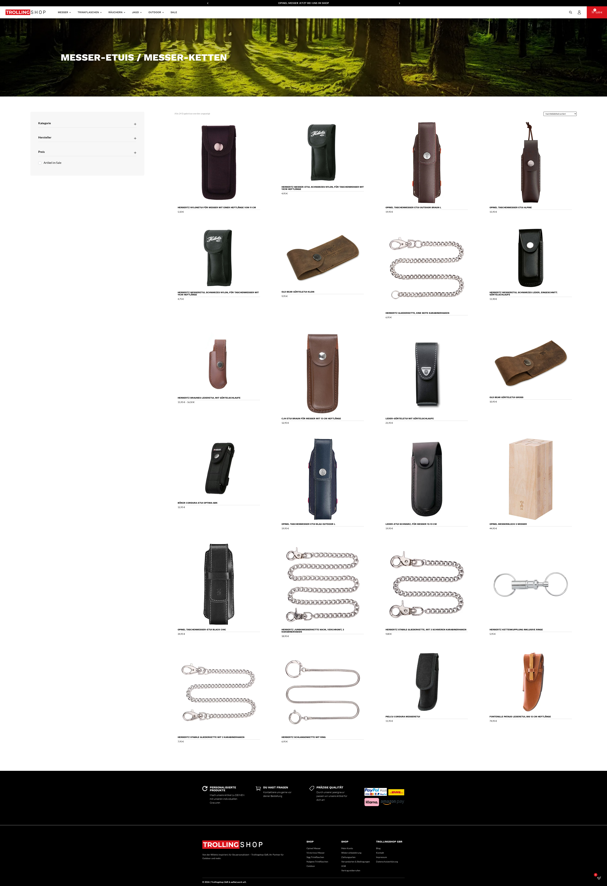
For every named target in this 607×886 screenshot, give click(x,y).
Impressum (381, 857)
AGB (343, 866)
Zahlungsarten (348, 857)
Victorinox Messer (316, 852)
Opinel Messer (314, 848)
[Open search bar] (571, 12)
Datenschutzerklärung (387, 861)
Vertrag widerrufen (350, 870)
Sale (174, 12)
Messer (63, 12)
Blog (378, 848)
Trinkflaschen (88, 12)
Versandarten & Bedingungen (355, 861)
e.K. (244, 882)
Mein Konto (347, 848)
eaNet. (234, 882)
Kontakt (380, 852)
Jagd (135, 12)
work (240, 882)
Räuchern (115, 12)
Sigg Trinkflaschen (315, 857)
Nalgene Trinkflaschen (317, 861)
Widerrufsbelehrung (351, 852)
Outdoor (154, 12)
